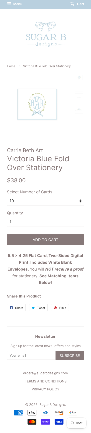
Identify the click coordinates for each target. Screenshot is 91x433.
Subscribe (70, 355)
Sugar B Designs (52, 405)
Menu (17, 4)
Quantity (15, 213)
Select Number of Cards (29, 192)
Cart (80, 4)
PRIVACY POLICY (46, 389)
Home (11, 66)
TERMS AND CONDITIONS (45, 381)
